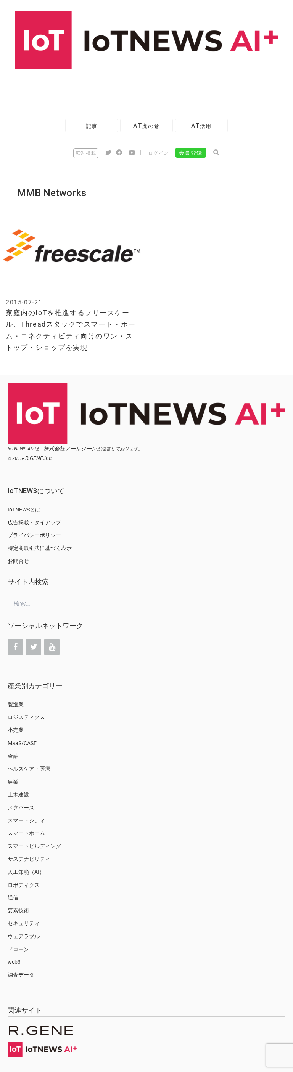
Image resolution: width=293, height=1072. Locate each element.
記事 (92, 126)
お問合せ (18, 561)
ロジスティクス (26, 717)
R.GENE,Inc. (39, 458)
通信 (13, 897)
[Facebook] (15, 647)
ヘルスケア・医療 (29, 769)
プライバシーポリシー (34, 535)
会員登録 (191, 153)
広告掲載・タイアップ (34, 522)
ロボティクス (24, 885)
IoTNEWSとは (24, 509)
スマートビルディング (34, 846)
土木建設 (18, 795)
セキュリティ (24, 923)
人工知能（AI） (26, 872)
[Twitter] (33, 647)
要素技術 (18, 910)
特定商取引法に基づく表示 (40, 548)
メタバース (21, 807)
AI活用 (201, 126)
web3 (14, 962)
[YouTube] (52, 647)
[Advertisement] (139, 90)
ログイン (158, 153)
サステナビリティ (29, 859)
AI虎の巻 (146, 126)
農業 (13, 782)
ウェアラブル (24, 936)
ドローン (18, 949)
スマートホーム (26, 833)
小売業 (16, 730)
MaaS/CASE (22, 743)
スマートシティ (26, 820)
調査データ (21, 975)
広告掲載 (86, 153)
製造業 (16, 704)
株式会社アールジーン (70, 448)
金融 (13, 756)
